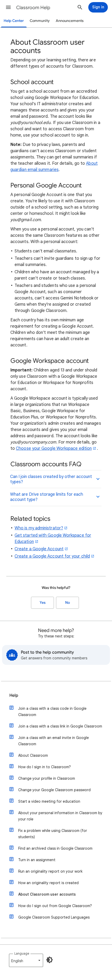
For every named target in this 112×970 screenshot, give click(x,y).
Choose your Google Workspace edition (54, 448)
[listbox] (26, 960)
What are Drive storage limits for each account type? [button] (46, 497)
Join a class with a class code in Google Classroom (52, 711)
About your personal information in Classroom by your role (60, 816)
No (67, 602)
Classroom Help (33, 7)
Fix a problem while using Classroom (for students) (52, 833)
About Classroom (33, 755)
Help (13, 695)
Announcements (70, 21)
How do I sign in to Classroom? (44, 767)
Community (40, 21)
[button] (8, 7)
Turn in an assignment (36, 859)
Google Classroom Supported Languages (54, 917)
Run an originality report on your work (50, 871)
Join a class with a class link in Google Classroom (60, 726)
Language (21, 953)
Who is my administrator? (39, 528)
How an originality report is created (48, 882)
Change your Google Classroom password (54, 790)
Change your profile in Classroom (46, 778)
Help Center (14, 21)
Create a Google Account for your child (52, 556)
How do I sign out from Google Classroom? (55, 905)
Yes (43, 602)
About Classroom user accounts (47, 894)
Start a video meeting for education (49, 801)
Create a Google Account (39, 549)
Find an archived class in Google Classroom (55, 848)
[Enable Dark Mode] (49, 960)
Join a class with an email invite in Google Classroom (53, 740)
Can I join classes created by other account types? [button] (51, 479)
